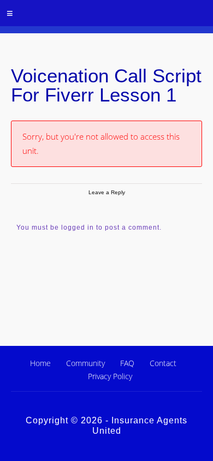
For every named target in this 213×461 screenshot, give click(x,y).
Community (85, 363)
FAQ (127, 363)
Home (40, 363)
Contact (163, 363)
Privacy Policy (110, 376)
